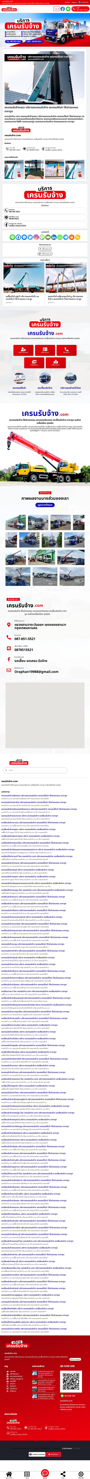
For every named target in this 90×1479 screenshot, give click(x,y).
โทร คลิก (12, 148)
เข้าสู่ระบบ (74, 2)
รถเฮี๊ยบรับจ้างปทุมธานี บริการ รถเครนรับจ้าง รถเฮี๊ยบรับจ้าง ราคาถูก (29, 1119)
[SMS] (42, 237)
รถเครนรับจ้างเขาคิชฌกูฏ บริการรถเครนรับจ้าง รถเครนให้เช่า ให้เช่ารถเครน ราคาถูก (35, 1126)
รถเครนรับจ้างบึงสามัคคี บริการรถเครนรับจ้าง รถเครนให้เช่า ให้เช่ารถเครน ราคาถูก (34, 1058)
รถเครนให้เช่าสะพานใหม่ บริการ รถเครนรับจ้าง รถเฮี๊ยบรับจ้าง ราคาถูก (29, 1025)
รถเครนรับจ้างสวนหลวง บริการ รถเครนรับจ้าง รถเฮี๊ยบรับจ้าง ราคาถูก (29, 1247)
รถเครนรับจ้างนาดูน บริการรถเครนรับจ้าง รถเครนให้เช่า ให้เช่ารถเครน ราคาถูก (32, 944)
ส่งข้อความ (13, 1432)
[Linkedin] (54, 237)
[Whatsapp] (60, 237)
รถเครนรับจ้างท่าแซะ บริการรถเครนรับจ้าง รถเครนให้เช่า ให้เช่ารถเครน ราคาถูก (46, 1396)
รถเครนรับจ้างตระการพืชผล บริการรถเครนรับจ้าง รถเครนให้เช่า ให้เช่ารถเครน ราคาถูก (36, 977)
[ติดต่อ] (45, 1473)
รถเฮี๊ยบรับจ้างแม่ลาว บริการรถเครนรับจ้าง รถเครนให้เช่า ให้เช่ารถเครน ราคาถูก (33, 1281)
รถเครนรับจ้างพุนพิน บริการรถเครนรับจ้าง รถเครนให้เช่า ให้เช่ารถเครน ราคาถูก (33, 1045)
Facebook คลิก (50, 148)
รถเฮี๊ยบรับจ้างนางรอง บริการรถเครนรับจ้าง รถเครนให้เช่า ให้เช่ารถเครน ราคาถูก (33, 903)
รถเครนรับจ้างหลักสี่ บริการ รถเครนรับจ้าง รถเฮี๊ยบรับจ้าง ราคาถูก (46, 1389)
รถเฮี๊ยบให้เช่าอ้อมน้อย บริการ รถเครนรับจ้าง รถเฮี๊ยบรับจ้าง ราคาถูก (28, 1052)
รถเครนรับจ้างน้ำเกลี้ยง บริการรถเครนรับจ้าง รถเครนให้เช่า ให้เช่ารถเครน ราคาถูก (34, 1227)
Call (78, 8)
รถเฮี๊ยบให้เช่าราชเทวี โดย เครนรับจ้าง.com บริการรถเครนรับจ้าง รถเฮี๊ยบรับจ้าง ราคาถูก (37, 856)
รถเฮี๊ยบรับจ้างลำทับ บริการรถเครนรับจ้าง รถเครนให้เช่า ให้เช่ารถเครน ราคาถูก (32, 1254)
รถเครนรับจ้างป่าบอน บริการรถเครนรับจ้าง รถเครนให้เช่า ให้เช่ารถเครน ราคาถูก (33, 1072)
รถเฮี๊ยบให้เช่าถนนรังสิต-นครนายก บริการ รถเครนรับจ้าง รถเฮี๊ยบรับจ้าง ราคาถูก (33, 1322)
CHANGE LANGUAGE (38, 1454)
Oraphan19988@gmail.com (36, 671)
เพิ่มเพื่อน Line (14, 217)
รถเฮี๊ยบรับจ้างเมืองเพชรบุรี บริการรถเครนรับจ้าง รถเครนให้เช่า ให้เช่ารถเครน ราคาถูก (35, 998)
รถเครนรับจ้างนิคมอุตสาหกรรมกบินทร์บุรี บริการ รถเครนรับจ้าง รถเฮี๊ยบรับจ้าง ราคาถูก (36, 1004)
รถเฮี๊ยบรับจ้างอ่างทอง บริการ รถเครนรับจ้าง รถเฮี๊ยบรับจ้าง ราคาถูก (29, 1139)
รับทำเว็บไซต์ (76, 1448)
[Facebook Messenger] (24, 237)
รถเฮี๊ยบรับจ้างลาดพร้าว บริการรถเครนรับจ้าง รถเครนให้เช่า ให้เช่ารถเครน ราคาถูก (34, 1018)
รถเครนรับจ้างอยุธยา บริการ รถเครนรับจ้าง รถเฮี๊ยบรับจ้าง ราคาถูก (28, 876)
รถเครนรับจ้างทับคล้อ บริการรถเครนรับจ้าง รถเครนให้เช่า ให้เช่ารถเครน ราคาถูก (33, 1301)
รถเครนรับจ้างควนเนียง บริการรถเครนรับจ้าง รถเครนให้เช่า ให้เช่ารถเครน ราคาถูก (34, 923)
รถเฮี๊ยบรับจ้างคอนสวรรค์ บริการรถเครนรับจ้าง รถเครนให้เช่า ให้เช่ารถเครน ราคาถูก (35, 930)
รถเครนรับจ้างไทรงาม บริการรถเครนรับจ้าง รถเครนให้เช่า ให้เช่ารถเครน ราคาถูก (33, 910)
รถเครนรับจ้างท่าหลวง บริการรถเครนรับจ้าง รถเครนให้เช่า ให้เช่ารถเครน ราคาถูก (33, 863)
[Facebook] (18, 237)
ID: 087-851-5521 (35, 1429)
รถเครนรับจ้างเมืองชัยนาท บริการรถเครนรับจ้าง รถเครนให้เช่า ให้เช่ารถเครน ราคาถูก (35, 1180)
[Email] (48, 237)
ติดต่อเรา (67, 2)
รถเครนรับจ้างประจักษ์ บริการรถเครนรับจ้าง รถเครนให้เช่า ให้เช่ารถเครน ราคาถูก (33, 802)
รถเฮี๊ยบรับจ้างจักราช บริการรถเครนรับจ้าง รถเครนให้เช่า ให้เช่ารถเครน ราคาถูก (33, 971)
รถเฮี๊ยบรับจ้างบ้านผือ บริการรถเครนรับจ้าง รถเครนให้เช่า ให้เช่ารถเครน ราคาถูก (33, 1160)
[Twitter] (30, 237)
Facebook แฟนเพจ (15, 224)
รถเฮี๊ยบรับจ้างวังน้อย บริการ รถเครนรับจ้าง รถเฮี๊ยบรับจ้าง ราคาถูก (28, 1038)
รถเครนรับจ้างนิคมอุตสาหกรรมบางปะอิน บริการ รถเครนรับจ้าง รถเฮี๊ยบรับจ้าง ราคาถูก (36, 883)
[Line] (12, 237)
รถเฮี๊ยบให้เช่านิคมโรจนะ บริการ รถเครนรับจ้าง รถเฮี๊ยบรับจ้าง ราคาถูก (29, 1214)
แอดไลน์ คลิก (31, 148)
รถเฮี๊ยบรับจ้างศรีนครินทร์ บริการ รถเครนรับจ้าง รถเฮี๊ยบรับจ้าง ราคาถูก (30, 1133)
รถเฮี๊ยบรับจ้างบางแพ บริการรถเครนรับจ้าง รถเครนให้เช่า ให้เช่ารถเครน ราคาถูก (33, 1153)
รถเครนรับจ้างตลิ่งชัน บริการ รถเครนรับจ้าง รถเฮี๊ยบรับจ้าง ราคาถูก (28, 1031)
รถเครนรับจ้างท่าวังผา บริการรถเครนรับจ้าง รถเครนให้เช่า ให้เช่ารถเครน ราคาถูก (33, 1092)
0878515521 (14, 219)
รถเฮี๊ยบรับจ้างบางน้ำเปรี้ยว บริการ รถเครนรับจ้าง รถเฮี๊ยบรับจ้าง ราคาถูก (30, 1193)
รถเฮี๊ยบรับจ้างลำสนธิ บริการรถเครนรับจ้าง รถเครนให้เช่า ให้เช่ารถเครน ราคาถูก (33, 1288)
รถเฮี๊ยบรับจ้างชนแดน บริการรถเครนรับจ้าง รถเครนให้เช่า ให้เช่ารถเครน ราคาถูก (33, 1207)
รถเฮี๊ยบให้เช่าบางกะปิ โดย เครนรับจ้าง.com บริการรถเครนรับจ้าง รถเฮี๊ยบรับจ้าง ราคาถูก (37, 1173)
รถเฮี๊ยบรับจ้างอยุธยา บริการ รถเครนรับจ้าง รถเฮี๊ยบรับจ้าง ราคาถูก (28, 829)
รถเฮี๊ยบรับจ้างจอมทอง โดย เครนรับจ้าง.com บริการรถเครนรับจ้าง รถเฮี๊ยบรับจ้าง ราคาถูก (38, 1079)
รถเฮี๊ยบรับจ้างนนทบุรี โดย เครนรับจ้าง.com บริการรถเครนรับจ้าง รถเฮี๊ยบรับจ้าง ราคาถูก (37, 1241)
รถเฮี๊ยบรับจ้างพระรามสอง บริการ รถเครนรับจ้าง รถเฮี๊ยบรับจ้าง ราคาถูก (30, 836)
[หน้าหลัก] (9, 1474)
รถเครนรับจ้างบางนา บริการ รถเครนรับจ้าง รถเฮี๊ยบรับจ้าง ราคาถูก (28, 1065)
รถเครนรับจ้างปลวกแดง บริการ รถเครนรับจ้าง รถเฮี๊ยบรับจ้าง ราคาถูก (29, 815)
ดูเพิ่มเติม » (9, 302)
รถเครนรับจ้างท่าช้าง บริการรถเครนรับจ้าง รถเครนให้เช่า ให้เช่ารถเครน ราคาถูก (33, 950)
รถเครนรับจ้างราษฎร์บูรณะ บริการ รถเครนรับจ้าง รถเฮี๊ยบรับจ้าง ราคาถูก (30, 1295)
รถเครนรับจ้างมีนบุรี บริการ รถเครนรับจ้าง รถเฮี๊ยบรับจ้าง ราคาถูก (27, 957)
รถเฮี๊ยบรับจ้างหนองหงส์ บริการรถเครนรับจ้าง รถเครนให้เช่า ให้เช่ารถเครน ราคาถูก (34, 937)
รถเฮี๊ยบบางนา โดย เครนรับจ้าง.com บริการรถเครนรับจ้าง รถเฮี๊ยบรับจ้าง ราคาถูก (34, 991)
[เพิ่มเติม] (81, 1474)
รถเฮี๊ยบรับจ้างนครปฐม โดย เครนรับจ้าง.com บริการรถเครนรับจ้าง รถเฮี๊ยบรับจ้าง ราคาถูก (37, 1112)
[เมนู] (27, 1474)
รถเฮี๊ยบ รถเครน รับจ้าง (53, 150)
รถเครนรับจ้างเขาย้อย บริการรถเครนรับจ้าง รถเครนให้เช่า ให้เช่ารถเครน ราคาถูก (33, 1274)
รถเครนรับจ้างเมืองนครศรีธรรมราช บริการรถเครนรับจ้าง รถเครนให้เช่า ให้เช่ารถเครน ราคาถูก (39, 809)
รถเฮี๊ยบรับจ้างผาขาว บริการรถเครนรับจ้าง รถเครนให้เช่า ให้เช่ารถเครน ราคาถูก (33, 896)
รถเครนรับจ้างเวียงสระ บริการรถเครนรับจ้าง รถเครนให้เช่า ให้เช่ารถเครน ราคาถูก (34, 1200)
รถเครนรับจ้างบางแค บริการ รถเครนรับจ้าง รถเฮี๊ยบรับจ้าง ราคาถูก (28, 964)
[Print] (71, 237)
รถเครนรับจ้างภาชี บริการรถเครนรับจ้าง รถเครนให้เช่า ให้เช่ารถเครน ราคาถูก (46, 1382)
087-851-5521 (82, 10)
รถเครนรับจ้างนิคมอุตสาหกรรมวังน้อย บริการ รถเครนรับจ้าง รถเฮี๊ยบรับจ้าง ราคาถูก (35, 1106)
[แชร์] (63, 1474)
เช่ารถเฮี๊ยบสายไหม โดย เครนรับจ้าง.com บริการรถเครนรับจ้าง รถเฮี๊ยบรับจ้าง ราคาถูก (36, 1268)
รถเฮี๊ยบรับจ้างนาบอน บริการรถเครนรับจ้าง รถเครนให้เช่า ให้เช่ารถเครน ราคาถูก (33, 822)
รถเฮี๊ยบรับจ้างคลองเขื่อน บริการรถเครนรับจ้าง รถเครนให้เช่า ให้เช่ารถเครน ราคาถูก (35, 842)
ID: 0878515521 (33, 150)
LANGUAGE (84, 2)
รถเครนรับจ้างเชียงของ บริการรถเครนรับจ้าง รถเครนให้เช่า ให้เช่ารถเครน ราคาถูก (34, 795)
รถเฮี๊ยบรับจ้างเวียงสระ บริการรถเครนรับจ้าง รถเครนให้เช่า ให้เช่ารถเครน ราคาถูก (34, 984)
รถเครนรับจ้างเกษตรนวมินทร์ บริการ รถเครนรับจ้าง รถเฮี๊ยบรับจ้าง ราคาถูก (31, 917)
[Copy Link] (77, 237)
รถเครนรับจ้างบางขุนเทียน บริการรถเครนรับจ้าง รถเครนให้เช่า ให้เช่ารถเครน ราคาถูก (35, 1011)
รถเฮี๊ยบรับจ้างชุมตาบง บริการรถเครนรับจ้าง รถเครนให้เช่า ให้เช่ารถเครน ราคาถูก (34, 1166)
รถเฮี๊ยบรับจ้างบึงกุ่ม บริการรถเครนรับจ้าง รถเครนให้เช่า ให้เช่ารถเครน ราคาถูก (33, 1146)
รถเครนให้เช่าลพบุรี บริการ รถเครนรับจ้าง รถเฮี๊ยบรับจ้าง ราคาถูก (27, 869)
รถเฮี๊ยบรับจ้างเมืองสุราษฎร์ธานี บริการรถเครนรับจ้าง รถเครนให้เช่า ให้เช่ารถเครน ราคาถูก (37, 1099)
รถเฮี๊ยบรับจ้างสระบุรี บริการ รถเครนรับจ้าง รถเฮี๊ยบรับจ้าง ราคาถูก (28, 1261)
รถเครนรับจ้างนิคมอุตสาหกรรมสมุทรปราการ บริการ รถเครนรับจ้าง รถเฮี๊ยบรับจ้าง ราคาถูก (37, 849)
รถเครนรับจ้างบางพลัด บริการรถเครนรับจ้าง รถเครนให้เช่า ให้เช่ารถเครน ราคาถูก (34, 1328)
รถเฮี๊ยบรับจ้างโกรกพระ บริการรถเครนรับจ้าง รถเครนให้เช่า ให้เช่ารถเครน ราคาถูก (34, 1187)
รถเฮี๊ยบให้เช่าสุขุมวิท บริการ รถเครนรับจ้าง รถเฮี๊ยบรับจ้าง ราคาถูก (28, 1085)
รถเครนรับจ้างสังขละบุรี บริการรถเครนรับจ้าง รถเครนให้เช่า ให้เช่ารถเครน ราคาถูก (34, 1234)
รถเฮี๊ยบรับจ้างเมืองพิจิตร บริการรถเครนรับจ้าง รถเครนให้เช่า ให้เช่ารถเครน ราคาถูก (35, 1315)
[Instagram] (36, 237)
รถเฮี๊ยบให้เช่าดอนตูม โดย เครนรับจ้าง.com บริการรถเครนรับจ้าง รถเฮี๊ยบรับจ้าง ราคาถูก (37, 890)
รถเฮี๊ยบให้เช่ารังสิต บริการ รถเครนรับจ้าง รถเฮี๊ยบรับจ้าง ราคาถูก (27, 1308)
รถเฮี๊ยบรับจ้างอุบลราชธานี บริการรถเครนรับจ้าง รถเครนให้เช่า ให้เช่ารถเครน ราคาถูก (46, 1374)
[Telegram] (65, 237)
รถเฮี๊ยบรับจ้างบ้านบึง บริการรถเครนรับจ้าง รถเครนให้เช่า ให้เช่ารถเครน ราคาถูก (33, 1220)
